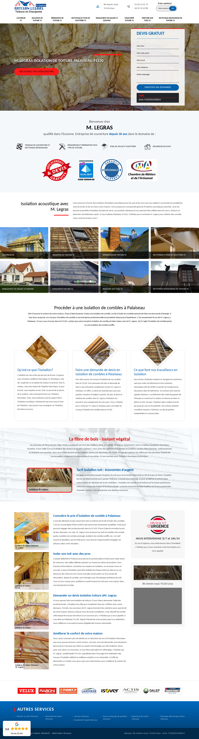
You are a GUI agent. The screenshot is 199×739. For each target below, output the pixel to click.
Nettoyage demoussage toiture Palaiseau (173, 718)
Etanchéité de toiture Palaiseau (53, 718)
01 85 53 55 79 (141, 4)
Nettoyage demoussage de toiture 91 (170, 19)
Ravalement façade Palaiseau (85, 720)
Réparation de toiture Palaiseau (140, 718)
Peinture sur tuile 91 (147, 19)
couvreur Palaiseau (81, 716)
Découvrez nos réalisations (36, 72)
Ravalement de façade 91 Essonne (107, 19)
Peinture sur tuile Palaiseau (27, 716)
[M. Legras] (30, 6)
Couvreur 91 (21, 19)
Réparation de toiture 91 (57, 19)
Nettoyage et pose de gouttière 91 (80, 19)
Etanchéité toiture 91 (129, 19)
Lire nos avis (17, 733)
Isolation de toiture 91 (37, 19)
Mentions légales (62, 733)
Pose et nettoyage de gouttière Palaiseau (115, 718)
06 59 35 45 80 (141, 8)
